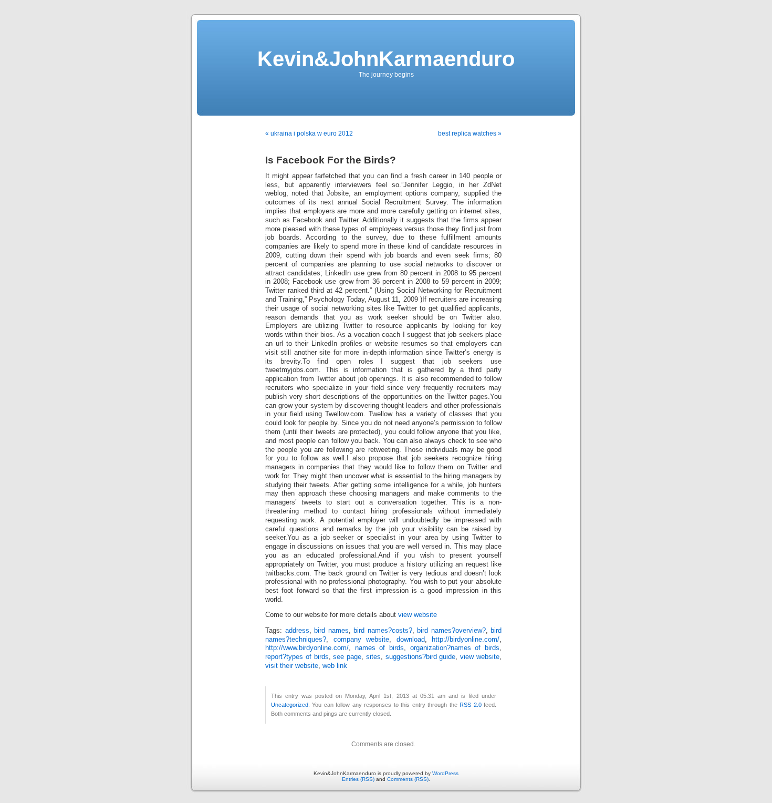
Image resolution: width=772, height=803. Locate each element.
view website (417, 615)
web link (334, 666)
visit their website (291, 666)
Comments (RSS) (408, 779)
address (297, 630)
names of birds (379, 648)
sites (373, 657)
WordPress (445, 773)
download (411, 639)
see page (347, 657)
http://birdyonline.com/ (465, 639)
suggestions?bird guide (420, 657)
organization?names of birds (454, 648)
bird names (331, 630)
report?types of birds (297, 657)
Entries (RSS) (358, 779)
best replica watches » (470, 133)
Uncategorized (289, 705)
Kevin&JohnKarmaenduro (386, 58)
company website (361, 639)
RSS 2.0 (470, 705)
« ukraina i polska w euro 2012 (309, 133)
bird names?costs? (382, 630)
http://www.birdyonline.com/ (307, 648)
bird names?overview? (451, 630)
